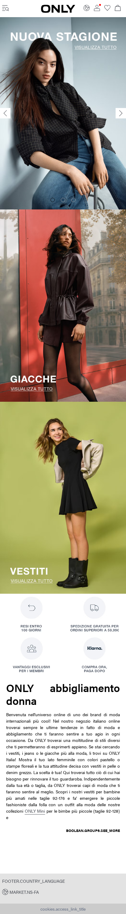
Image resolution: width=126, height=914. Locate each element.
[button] (63, 891)
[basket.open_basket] (118, 8)
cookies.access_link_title (63, 909)
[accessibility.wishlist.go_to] (107, 9)
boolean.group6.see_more (93, 830)
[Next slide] (121, 113)
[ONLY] (58, 11)
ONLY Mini (35, 811)
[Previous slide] (5, 113)
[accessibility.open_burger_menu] (5, 9)
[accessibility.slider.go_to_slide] (52, 200)
